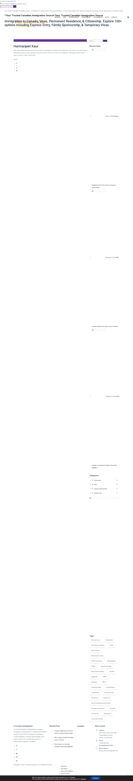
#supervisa (106, 697)
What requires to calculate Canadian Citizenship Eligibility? (63, 745)
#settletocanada (96, 687)
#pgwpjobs (94, 676)
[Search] (14, 6)
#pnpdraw (94, 682)
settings (83, 779)
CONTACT (114, 17)
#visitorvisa (94, 713)
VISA (64, 17)
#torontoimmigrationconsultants (100, 703)
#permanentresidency (97, 671)
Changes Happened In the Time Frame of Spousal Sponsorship (63, 732)
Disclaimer (64, 768)
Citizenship (105, 480)
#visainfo (113, 708)
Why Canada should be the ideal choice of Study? (63, 739)
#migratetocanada (106, 666)
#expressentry (95, 650)
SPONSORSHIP (86, 17)
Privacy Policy (65, 773)
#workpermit (107, 713)
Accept (95, 778)
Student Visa (105, 493)
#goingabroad (112, 661)
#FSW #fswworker (96, 661)
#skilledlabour (110, 687)
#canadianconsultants (98, 645)
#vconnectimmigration (98, 708)
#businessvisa (95, 640)
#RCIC (104, 682)
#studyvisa (94, 697)
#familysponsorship (97, 655)
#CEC (111, 645)
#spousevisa (95, 692)
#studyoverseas (109, 692)
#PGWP (112, 671)
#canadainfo (109, 640)
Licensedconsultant (97, 718)
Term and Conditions (67, 771)
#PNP (104, 676)
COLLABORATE (98, 17)
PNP (105, 484)
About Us (64, 766)
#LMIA (93, 666)
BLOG (107, 17)
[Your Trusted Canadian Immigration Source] (69, 15)
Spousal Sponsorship (105, 489)
